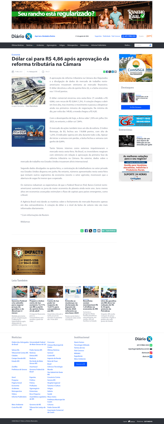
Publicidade (106, 36)
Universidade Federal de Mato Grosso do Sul (38, 343)
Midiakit (77, 353)
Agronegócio (52, 45)
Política (32, 380)
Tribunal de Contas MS (20, 353)
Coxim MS (51, 356)
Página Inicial (17, 383)
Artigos (62, 45)
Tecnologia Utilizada (81, 345)
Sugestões (98, 36)
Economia (15, 386)
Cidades (15, 356)
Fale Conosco (116, 36)
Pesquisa (15, 380)
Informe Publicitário (98, 45)
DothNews (148, 421)
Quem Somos (79, 342)
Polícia (32, 383)
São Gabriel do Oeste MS (55, 374)
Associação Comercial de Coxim (55, 411)
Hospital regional (53, 383)
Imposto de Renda (54, 358)
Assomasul (33, 367)
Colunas (50, 405)
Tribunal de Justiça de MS (38, 409)
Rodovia (33, 358)
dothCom (131, 421)
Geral (14, 377)
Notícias (29, 45)
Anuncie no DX (80, 364)
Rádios (127, 45)
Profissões (33, 386)
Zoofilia (14, 367)
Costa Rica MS (17, 407)
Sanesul (50, 353)
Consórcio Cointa (53, 377)
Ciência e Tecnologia (55, 367)
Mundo (50, 370)
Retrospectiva (72, 45)
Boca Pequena (35, 394)
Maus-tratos (51, 397)
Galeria (50, 391)
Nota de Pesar (52, 361)
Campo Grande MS (19, 358)
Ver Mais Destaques (135, 107)
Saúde (49, 394)
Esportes (33, 377)
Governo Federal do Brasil (37, 371)
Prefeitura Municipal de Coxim (56, 401)
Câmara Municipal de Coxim (55, 346)
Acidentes (40, 45)
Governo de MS (35, 405)
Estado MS (15, 361)
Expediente (78, 356)
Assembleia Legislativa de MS (38, 398)
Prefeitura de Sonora (19, 370)
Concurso (50, 342)
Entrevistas (84, 45)
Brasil (49, 364)
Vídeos (14, 394)
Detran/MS (34, 356)
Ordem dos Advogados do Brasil (20, 343)
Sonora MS (51, 380)
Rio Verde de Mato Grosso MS (36, 362)
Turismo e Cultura (53, 386)
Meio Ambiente (17, 405)
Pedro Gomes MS (36, 350)
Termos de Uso (79, 348)
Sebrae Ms (15, 350)
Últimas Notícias (18, 45)
